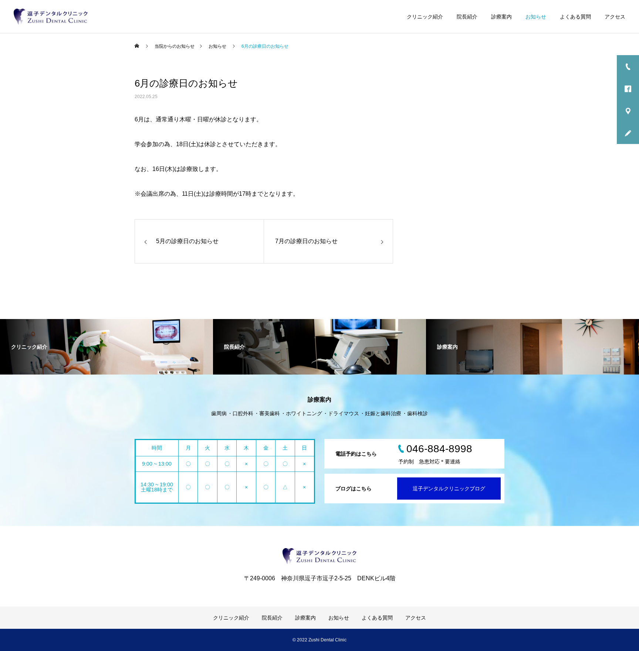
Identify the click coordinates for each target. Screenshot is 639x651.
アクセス (615, 17)
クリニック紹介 (425, 17)
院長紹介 (467, 17)
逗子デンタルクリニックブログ (449, 488)
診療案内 (501, 17)
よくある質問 (575, 17)
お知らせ (535, 17)
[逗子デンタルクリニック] (51, 16)
